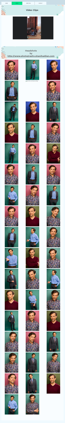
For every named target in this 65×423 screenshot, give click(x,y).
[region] (32, 10)
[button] (51, 38)
